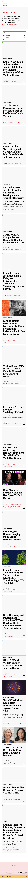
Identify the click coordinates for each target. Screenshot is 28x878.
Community (5, 81)
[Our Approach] (5, 3)
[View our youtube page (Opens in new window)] (24, 867)
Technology (18, 163)
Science (13, 163)
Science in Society (11, 763)
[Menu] (25, 4)
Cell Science (6, 504)
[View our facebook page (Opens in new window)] (6, 867)
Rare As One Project (7, 506)
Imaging (19, 504)
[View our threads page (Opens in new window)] (13, 867)
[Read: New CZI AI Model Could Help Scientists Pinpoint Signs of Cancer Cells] (14, 702)
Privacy (19, 874)
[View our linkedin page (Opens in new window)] (17, 867)
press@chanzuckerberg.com (10, 24)
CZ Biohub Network (7, 295)
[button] (14, 36)
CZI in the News (12, 81)
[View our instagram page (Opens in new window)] (10, 867)
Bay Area (5, 122)
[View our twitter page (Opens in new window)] (20, 867)
